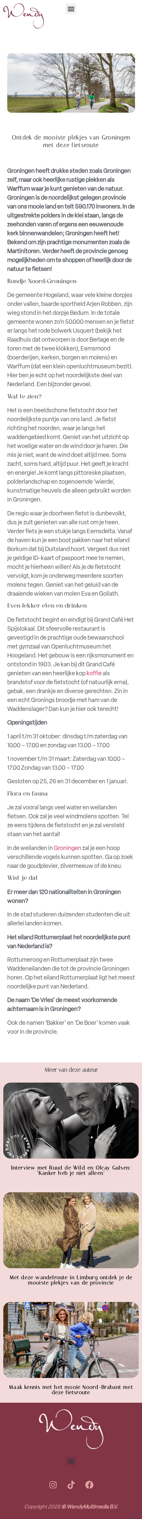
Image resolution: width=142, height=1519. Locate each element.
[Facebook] (89, 1484)
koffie (94, 673)
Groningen (67, 848)
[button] (70, 8)
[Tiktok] (71, 1484)
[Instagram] (53, 1484)
